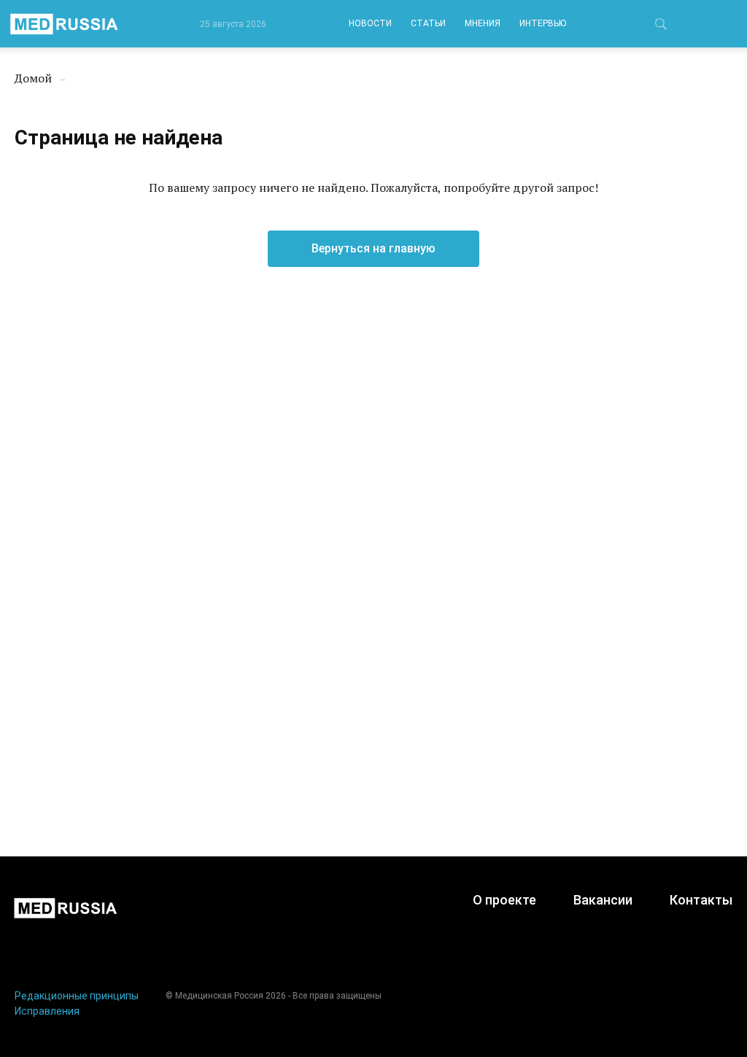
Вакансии (602, 899)
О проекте (504, 899)
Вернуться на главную (373, 248)
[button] (661, 26)
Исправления (47, 1011)
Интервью (542, 23)
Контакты (701, 899)
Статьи (428, 23)
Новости (370, 23)
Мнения (482, 23)
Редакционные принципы (77, 996)
